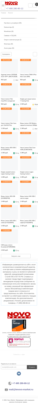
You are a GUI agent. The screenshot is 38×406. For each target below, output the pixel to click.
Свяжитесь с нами (19, 354)
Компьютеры (9, 27)
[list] (35, 54)
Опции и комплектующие (12, 39)
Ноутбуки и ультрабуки (12, 23)
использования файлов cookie (11, 395)
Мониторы (8, 44)
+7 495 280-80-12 (14, 8)
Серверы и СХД (10, 35)
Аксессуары (9, 48)
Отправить (32, 367)
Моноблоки (8, 31)
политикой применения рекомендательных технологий (18, 393)
